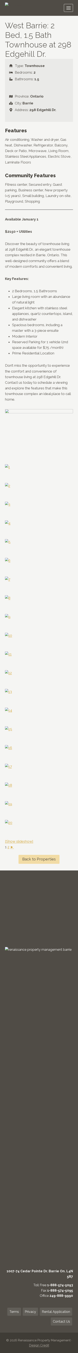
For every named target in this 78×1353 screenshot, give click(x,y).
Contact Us (61, 1321)
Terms (14, 1312)
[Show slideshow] (19, 841)
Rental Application (56, 1312)
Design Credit (39, 1345)
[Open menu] (68, 8)
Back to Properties (39, 859)
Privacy (30, 1312)
